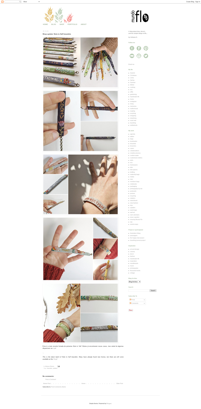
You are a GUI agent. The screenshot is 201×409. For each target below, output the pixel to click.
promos (132, 193)
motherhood (134, 108)
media (132, 177)
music (132, 266)
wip (131, 222)
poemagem (133, 235)
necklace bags (134, 181)
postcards (133, 191)
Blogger (109, 403)
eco (131, 89)
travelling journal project (137, 240)
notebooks (133, 184)
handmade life (134, 97)
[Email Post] (58, 366)
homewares (134, 165)
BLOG (53, 24)
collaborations (134, 151)
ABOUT (84, 24)
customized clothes (136, 158)
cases (132, 148)
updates (55, 368)
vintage (132, 273)
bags (131, 139)
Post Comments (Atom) (58, 387)
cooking (132, 87)
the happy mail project (137, 238)
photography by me (136, 188)
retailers (132, 198)
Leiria (132, 78)
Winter (132, 85)
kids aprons (133, 170)
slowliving (133, 118)
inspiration (133, 261)
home (132, 99)
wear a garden (134, 217)
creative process (135, 153)
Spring (132, 80)
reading (132, 111)
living (132, 104)
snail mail (133, 120)
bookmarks (133, 141)
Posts (133, 300)
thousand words (135, 270)
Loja (54, 348)
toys (131, 205)
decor (132, 254)
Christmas (133, 75)
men (131, 179)
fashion (132, 256)
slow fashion (134, 203)
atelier (132, 136)
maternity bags (134, 174)
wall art (132, 212)
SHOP (62, 24)
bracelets (49, 368)
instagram (133, 101)
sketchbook (133, 200)
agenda (132, 134)
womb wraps (134, 224)
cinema (132, 251)
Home (83, 383)
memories (133, 106)
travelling (133, 123)
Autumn (132, 73)
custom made (134, 155)
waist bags (133, 210)
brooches (133, 146)
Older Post (119, 383)
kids (131, 167)
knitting (132, 172)
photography (134, 268)
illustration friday (135, 233)
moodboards (134, 263)
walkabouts (133, 125)
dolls (131, 160)
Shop (55, 359)
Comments (134, 303)
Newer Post (46, 383)
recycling (133, 113)
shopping (133, 116)
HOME (45, 24)
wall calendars (134, 215)
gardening (133, 94)
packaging (133, 186)
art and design (134, 249)
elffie (131, 92)
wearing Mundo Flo (136, 219)
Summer (133, 82)
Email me (131, 64)
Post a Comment (50, 379)
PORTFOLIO (72, 24)
